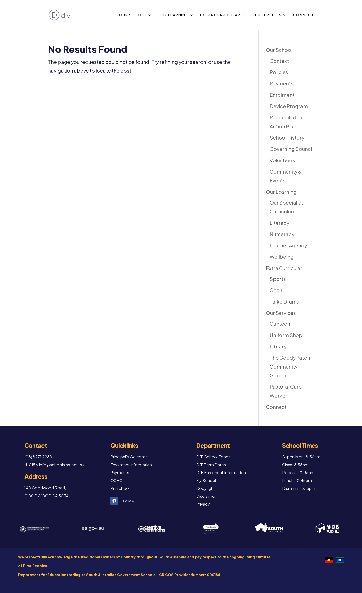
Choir (276, 290)
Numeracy (282, 234)
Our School (133, 15)
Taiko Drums (284, 301)
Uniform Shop (286, 335)
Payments (281, 83)
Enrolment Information (131, 464)
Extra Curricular (220, 15)
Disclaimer (206, 496)
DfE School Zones (213, 456)
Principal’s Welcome (129, 456)
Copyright (205, 488)
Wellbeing (282, 257)
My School (206, 480)
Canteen (280, 324)
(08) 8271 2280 (38, 456)
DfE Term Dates (211, 464)
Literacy (279, 223)
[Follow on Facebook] (114, 501)
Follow (128, 501)
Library (278, 346)
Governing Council (291, 149)
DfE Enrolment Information (221, 472)
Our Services (267, 15)
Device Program (289, 106)
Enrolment (282, 95)
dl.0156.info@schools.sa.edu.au (54, 464)
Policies (279, 72)
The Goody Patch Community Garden (290, 366)
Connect (303, 15)
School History (287, 137)
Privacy (203, 504)
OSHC (116, 480)
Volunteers (282, 160)
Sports (278, 279)
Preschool (120, 488)
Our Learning (173, 15)
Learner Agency (288, 245)
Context (279, 61)
